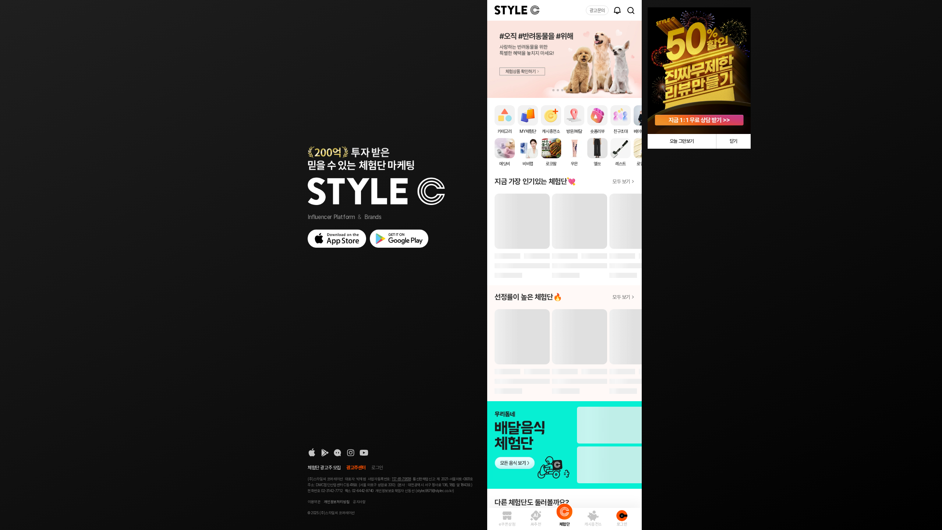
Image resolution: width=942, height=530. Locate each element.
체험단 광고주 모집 (324, 467)
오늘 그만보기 (682, 141)
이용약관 (314, 501)
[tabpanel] (564, 59)
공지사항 (359, 501)
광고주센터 (356, 467)
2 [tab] (558, 90)
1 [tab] (553, 90)
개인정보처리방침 (336, 501)
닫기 (733, 141)
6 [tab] (575, 90)
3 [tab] (562, 90)
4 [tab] (566, 90)
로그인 (377, 467)
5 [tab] (571, 90)
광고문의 (597, 10)
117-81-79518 (401, 479)
